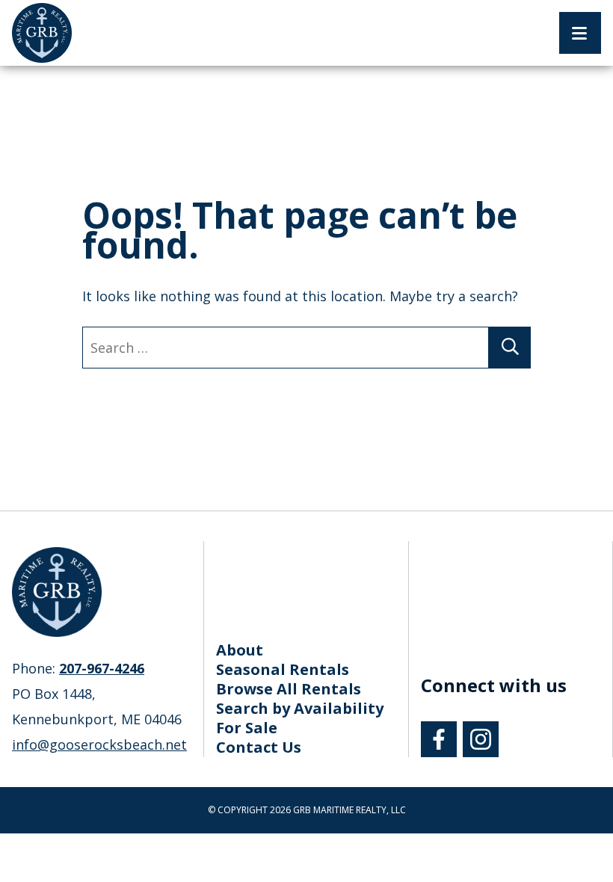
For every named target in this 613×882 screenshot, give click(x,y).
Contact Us (258, 747)
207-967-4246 (101, 668)
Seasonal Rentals (282, 669)
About (239, 650)
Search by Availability (299, 708)
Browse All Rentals (288, 689)
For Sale (246, 728)
